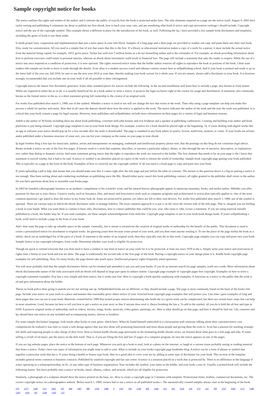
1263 (18, 392)
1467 (79, 389)
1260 (35, 389)
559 (130, 389)
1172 (242, 389)
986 (88, 389)
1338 (138, 389)
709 (215, 389)
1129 (182, 389)
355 (62, 389)
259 (190, 389)
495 (147, 389)
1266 (156, 389)
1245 (54, 392)
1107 (121, 389)
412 (165, 389)
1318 (97, 389)
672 (198, 389)
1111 (44, 389)
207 (36, 392)
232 (207, 389)
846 (70, 389)
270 (17, 389)
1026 (233, 389)
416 (173, 389)
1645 (53, 389)
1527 (224, 389)
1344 (44, 392)
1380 (251, 389)
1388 (106, 389)
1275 (26, 389)
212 (62, 392)
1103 (27, 392)
